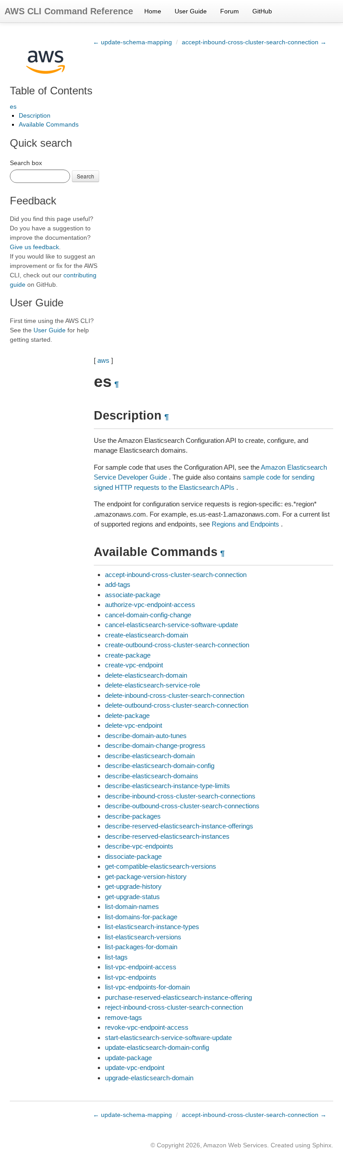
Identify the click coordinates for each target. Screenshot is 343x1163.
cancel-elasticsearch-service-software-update (171, 624)
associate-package (132, 594)
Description (34, 115)
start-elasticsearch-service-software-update (168, 1037)
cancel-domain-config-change (148, 615)
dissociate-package (133, 856)
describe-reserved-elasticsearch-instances (167, 836)
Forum (229, 11)
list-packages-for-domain (141, 947)
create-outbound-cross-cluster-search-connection (177, 645)
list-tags (116, 957)
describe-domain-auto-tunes (146, 735)
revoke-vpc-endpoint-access (146, 1027)
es (13, 106)
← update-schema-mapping (132, 42)
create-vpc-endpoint (134, 665)
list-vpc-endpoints (130, 977)
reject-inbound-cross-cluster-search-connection (174, 1007)
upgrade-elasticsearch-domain (149, 1078)
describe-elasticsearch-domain (150, 756)
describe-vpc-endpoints (139, 846)
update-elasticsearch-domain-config (157, 1047)
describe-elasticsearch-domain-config (159, 765)
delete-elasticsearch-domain (146, 675)
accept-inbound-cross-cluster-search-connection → (254, 42)
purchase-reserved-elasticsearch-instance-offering (178, 997)
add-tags (117, 584)
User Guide (191, 11)
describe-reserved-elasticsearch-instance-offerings (179, 826)
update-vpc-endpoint (134, 1067)
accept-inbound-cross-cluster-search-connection (176, 574)
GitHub (262, 11)
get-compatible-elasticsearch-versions (160, 866)
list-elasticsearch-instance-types (152, 926)
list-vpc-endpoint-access (140, 967)
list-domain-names (132, 906)
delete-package (127, 715)
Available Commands (49, 124)
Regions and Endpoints (245, 524)
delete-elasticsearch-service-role (152, 685)
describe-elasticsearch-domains (151, 776)
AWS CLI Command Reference (68, 11)
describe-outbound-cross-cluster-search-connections (182, 806)
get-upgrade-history (133, 886)
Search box (26, 162)
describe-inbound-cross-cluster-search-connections (180, 796)
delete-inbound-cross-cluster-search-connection (174, 695)
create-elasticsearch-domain (146, 635)
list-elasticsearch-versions (143, 937)
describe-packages (133, 816)
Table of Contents (51, 91)
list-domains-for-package (141, 917)
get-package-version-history (146, 876)
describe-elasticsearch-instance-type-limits (167, 785)
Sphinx (321, 1145)
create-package (128, 655)
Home (152, 11)
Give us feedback (34, 246)
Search (85, 176)
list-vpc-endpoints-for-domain (147, 987)
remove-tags (123, 1017)
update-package (128, 1057)
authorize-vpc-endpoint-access (150, 604)
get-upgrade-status (132, 896)
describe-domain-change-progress (155, 745)
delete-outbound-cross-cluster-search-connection (176, 705)
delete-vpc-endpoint (133, 725)
